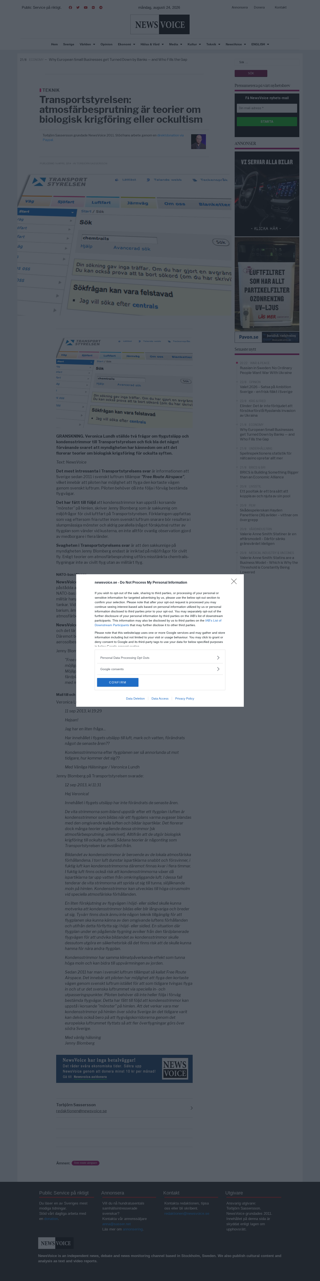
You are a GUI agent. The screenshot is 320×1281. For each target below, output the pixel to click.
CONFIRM (117, 682)
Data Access (160, 698)
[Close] (235, 583)
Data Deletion (135, 698)
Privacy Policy (184, 698)
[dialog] (160, 640)
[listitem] (160, 657)
